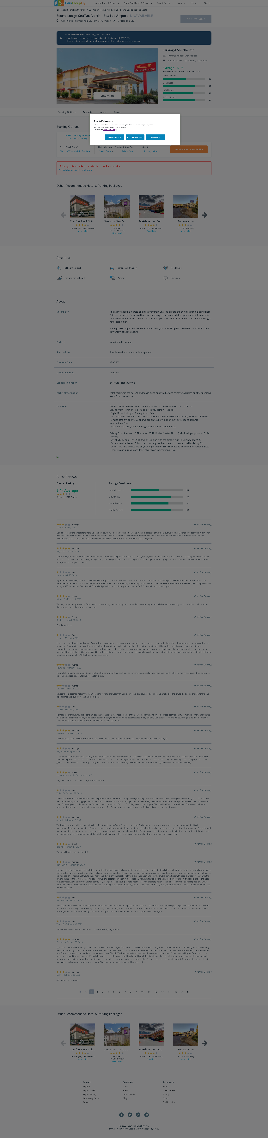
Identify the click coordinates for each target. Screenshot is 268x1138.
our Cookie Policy (109, 130)
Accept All (155, 137)
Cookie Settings (114, 137)
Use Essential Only (135, 137)
